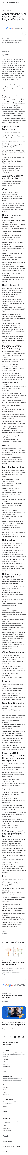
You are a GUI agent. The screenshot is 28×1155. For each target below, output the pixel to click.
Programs (5, 933)
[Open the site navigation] (3, 2)
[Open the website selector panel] (18, 2)
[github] (23, 1037)
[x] (11, 1037)
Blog (8, 10)
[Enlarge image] (24, 33)
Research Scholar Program (10, 61)
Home (3, 10)
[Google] (6, 1136)
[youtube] (19, 1037)
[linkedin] (15, 1037)
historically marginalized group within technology (12, 110)
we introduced (16, 59)
